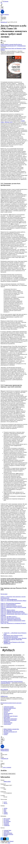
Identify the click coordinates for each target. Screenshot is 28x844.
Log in (5, 802)
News (5, 809)
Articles (5, 808)
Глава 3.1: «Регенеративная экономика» (11, 603)
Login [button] (2, 9)
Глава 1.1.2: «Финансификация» (9, 599)
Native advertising (8, 833)
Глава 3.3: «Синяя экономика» (8, 604)
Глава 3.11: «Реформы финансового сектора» (12, 611)
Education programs (8, 834)
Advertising (6, 831)
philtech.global (7, 781)
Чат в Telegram (4, 689)
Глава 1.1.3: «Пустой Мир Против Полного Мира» (13, 600)
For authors (6, 820)
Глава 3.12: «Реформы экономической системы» (13, 612)
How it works (7, 818)
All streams (5, 1)
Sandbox (6, 813)
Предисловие (4, 594)
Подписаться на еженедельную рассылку (11, 702)
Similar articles (12, 773)
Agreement (6, 824)
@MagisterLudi (4, 758)
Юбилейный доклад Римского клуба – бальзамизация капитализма (13, 636)
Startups (5, 835)
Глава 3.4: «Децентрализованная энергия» (11, 606)
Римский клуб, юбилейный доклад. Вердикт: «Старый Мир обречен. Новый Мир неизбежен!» (15, 639)
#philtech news (4, 696)
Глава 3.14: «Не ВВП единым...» (9, 616)
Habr (8, 842)
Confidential (6, 825)
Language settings (5, 841)
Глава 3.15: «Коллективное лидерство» (10, 618)
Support (11, 841)
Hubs (5, 811)
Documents (6, 822)
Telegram (6, 750)
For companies (7, 821)
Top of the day (4, 773)
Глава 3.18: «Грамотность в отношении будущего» (13, 623)
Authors (5, 812)
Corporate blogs (7, 830)
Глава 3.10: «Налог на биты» (8, 610)
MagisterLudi (4, 22)
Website (2, 750)
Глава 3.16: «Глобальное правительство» (11, 619)
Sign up (5, 803)
